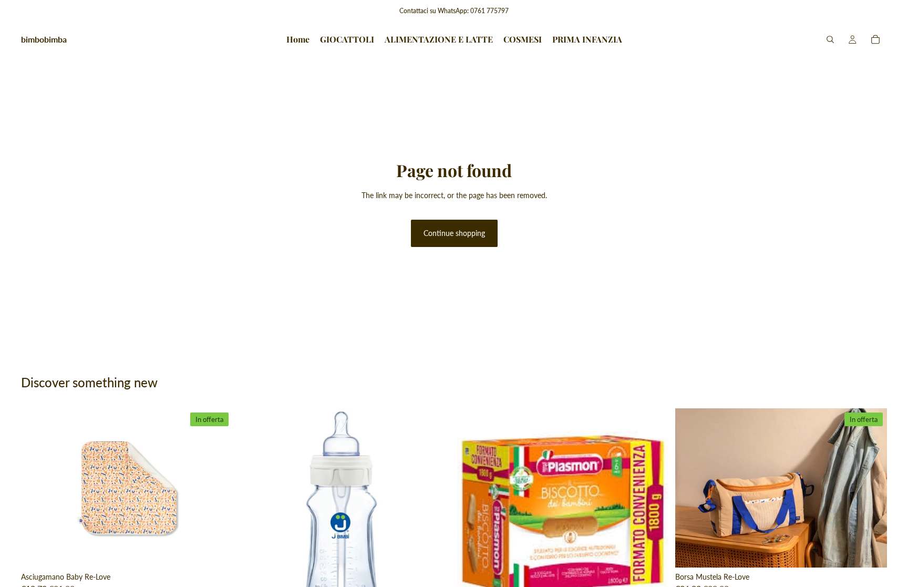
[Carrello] (875, 39)
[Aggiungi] (216, 551)
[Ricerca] (830, 39)
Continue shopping (454, 233)
